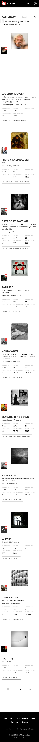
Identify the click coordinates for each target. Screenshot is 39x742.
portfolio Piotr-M (11, 678)
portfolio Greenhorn (13, 619)
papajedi (8, 287)
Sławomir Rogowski (16, 416)
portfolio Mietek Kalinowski (16, 182)
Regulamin (9, 729)
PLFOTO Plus (22, 718)
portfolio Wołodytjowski (15, 120)
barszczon (10, 350)
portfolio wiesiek (11, 558)
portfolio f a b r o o (12, 500)
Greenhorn (10, 597)
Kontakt (24, 722)
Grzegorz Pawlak (15, 221)
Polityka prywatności (25, 729)
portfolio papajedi (11, 311)
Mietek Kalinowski (15, 159)
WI (4, 529)
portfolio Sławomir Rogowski (16, 436)
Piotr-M (7, 658)
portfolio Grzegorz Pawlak (15, 248)
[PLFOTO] (8, 3)
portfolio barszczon (12, 378)
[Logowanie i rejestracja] (35, 4)
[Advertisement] (19, 75)
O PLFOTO (8, 718)
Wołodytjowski (13, 93)
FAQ (33, 718)
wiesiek (7, 539)
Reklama (14, 722)
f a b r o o (9, 475)
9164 (29, 689)
